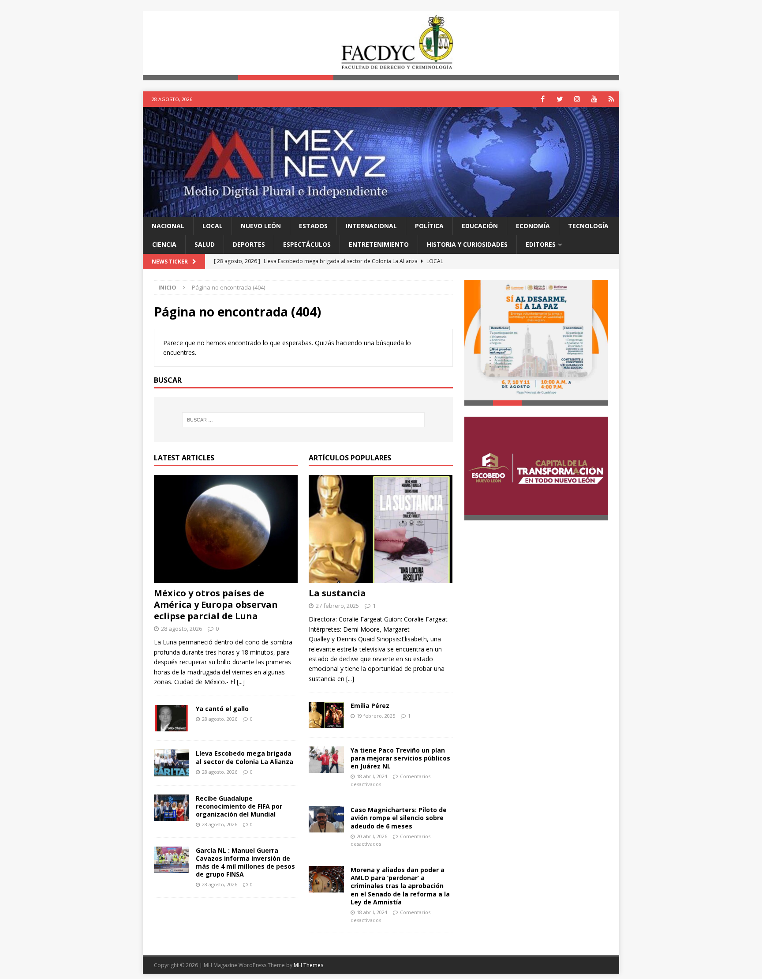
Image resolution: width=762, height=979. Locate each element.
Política (429, 226)
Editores (541, 244)
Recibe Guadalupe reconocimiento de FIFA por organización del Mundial (239, 806)
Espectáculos (307, 244)
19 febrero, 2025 (376, 715)
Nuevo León (261, 226)
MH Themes (308, 965)
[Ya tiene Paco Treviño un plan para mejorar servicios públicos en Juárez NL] (326, 759)
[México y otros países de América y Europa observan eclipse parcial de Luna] (226, 529)
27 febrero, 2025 (337, 606)
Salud (204, 244)
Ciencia (164, 244)
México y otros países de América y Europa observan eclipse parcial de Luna (216, 604)
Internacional (371, 226)
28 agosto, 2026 (181, 629)
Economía (533, 226)
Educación (480, 226)
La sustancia (337, 593)
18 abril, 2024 (372, 776)
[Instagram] (577, 99)
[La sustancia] (381, 529)
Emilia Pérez (370, 705)
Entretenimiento (379, 244)
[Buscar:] (303, 419)
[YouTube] (594, 99)
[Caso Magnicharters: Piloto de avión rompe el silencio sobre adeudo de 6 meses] (326, 819)
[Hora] (611, 99)
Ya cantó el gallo (222, 708)
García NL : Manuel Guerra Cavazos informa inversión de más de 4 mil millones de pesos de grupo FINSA (245, 862)
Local (212, 226)
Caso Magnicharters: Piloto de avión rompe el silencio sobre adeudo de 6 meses (399, 818)
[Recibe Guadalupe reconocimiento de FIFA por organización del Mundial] (171, 807)
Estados (313, 226)
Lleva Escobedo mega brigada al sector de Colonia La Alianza (244, 757)
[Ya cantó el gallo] (171, 718)
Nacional (168, 226)
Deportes (249, 244)
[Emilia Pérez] (326, 715)
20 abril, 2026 (372, 836)
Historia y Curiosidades (467, 244)
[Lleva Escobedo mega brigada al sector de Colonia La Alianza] (171, 763)
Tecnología (588, 226)
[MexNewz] (381, 211)
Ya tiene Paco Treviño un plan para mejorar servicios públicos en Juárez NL (400, 758)
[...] (241, 682)
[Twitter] (560, 99)
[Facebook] (542, 99)
